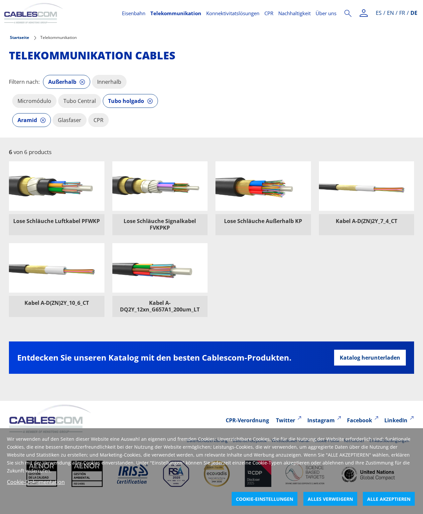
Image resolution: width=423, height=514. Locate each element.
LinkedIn (395, 420)
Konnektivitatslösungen (232, 13)
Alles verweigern (330, 499)
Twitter (285, 420)
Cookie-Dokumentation (36, 482)
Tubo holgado (126, 101)
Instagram (321, 420)
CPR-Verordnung (247, 420)
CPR (268, 13)
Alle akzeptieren (388, 499)
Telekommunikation (175, 13)
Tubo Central (79, 101)
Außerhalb (62, 81)
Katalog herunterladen (370, 357)
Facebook (359, 420)
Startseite (19, 37)
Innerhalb (109, 81)
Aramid (27, 120)
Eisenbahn (133, 13)
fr (402, 12)
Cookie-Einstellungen (264, 499)
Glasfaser (69, 120)
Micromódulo (34, 101)
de (413, 12)
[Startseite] (59, 13)
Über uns (326, 13)
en (390, 12)
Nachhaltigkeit (294, 13)
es (379, 12)
